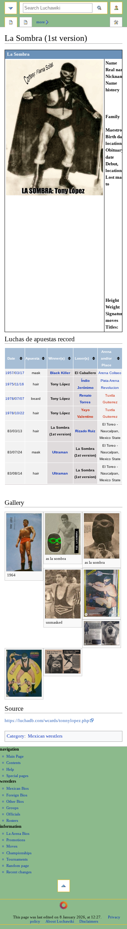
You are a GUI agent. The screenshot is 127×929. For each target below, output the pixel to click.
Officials (13, 814)
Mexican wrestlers (45, 736)
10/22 (19, 413)
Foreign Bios (16, 795)
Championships (18, 853)
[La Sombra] (54, 127)
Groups (12, 808)
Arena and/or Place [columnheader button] (106, 358)
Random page (17, 865)
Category (15, 736)
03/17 (19, 373)
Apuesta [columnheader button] (32, 358)
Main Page (15, 756)
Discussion (26, 23)
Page (11, 23)
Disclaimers (88, 921)
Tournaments (17, 859)
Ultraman (60, 452)
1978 (9, 399)
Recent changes (18, 872)
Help (10, 769)
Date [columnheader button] (11, 358)
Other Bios (15, 801)
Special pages (17, 776)
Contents (13, 762)
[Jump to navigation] (11, 8)
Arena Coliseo (109, 373)
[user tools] (116, 8)
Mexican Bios (17, 788)
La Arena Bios (17, 833)
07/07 (19, 399)
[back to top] (64, 886)
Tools (116, 23)
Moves (11, 846)
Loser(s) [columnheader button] (82, 358)
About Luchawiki (60, 921)
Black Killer (60, 373)
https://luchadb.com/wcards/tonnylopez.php (47, 720)
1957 (9, 373)
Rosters (12, 820)
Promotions (15, 840)
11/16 (19, 384)
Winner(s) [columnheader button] (56, 358)
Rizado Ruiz (85, 431)
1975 (9, 384)
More (40, 22)
